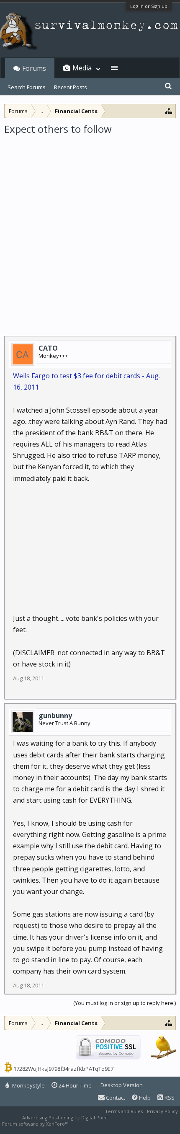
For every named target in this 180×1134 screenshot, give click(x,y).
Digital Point (94, 1117)
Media (82, 67)
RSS (169, 1097)
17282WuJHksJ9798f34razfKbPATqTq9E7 (63, 1068)
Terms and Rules (124, 1111)
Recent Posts (70, 87)
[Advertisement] (90, 230)
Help (144, 1097)
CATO (48, 348)
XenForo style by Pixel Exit (98, 1124)
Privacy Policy (162, 1111)
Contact (115, 1097)
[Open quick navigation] (168, 111)
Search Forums (27, 87)
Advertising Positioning (47, 1117)
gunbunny (55, 715)
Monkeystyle (28, 1085)
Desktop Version (121, 1085)
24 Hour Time (74, 1085)
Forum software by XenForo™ (35, 1124)
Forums (34, 68)
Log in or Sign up (148, 6)
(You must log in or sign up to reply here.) (124, 1003)
